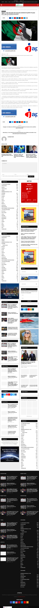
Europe (3, 197)
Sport (2, 223)
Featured (3, 200)
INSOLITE (3, 203)
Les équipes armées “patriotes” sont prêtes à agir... (24, 386)
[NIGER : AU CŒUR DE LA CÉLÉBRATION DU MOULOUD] (4, 314)
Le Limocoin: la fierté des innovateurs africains (33, 376)
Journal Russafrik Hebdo (6, 209)
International (4, 205)
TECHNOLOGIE (23, 468)
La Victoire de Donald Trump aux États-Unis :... (33, 386)
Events (3, 199)
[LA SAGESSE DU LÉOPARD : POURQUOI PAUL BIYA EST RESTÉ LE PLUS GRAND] (4, 335)
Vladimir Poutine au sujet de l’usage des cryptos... (28, 362)
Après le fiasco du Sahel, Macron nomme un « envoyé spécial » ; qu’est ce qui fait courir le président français (31, 156)
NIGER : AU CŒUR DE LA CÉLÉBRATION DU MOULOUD (13, 313)
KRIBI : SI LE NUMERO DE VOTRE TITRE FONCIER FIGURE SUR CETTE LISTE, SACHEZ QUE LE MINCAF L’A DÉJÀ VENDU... (13, 306)
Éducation (3, 194)
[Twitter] (14, 602)
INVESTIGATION (4, 206)
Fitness (3, 202)
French (6, 607)
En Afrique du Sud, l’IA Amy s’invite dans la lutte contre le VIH (7, 155)
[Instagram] (18, 2)
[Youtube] (25, 602)
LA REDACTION (4, 15)
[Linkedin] (20, 2)
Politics (3, 214)
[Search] (36, 272)
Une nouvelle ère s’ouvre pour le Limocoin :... (24, 376)
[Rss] (27, 602)
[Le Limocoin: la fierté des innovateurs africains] (33, 371)
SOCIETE (3, 221)
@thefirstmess (29, 416)
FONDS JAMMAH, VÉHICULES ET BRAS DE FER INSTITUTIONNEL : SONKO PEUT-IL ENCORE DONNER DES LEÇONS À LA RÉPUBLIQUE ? (13, 320)
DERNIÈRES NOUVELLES (5, 191)
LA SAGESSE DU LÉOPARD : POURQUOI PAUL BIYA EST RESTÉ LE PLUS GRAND (12, 334)
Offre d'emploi (4, 212)
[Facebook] (11, 602)
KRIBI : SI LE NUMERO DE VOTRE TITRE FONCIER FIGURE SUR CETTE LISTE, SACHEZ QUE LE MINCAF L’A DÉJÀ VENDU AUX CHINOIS (29, 230)
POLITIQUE (3, 215)
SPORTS (22, 465)
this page (15, 443)
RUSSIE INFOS (4, 217)
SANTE (22, 459)
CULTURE (3, 190)
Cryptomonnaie (4, 188)
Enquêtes (3, 196)
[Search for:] (29, 271)
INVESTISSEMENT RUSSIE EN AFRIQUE (8, 208)
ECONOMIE (3, 193)
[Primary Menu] (1, 5)
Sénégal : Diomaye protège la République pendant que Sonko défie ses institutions (13, 328)
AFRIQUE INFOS (4, 11)
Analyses (3, 187)
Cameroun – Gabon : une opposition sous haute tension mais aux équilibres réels (19, 156)
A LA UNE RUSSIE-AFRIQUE (6, 184)
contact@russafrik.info (21, 596)
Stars (2, 227)
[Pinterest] (19, 2)
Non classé (3, 211)
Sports (3, 224)
